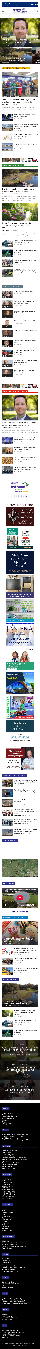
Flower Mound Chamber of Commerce (15, 1134)
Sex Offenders (7, 1198)
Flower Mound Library (9, 1154)
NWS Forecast (7, 1316)
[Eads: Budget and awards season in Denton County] (7, 373)
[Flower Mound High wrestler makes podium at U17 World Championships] (7, 793)
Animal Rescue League (10, 1330)
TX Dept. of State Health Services (14, 1246)
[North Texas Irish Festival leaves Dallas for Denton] (7, 253)
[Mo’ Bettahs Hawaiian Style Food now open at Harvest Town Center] (7, 470)
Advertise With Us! (8, 884)
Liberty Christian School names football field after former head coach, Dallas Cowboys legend (25, 781)
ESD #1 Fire (6, 1188)
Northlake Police (8, 1196)
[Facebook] (13, 496)
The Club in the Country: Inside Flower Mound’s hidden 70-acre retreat (18, 190)
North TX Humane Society (11, 1336)
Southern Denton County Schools (15, 917)
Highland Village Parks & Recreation (14, 1159)
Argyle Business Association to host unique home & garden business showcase (17, 225)
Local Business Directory (10, 1138)
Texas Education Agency (10, 1271)
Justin (4, 1225)
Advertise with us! (20, 912)
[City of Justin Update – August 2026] (7, 324)
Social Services (7, 1166)
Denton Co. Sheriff (8, 1182)
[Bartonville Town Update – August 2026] (7, 333)
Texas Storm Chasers (9, 1318)
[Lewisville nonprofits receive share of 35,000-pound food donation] (7, 243)
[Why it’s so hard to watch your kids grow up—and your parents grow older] (20, 32)
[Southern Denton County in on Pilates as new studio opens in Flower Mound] (7, 440)
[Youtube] (26, 496)
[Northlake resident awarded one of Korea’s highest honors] (7, 117)
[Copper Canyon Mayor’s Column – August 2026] (7, 353)
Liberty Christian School (10, 1266)
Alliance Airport (7, 1287)
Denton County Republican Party (13, 1302)
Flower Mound (7, 1218)
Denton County (7, 1230)
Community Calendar (9, 1151)
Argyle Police (6, 1179)
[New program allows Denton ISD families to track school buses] (7, 971)
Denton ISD (6, 1261)
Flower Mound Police (9, 1191)
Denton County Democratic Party (13, 1298)
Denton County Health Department (14, 1243)
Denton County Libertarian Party (13, 1300)
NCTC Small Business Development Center (17, 1140)
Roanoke (5, 1228)
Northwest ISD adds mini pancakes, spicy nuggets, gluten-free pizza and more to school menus (18, 939)
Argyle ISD (5, 1259)
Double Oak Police (8, 1184)
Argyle (4, 1209)
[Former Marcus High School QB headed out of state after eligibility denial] (7, 832)
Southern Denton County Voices (12, 287)
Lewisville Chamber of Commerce (14, 1136)
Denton (4, 1214)
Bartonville (5, 1211)
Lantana (4, 1221)
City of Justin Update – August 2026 (24, 321)
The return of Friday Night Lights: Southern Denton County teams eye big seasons (25, 811)
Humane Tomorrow (8, 1334)
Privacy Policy (7, 1124)
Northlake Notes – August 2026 (23, 291)
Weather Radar (7, 1319)
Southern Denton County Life (10, 56)
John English (17, 815)
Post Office (6, 1161)
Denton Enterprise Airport (11, 1284)
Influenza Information (9, 1244)
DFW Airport (6, 1285)
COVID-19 (5, 1241)
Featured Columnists (10, 979)
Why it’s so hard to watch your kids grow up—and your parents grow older (19, 424)
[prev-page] (3, 154)
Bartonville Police (8, 1181)
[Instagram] (16, 496)
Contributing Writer (7, 427)
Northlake (5, 1227)
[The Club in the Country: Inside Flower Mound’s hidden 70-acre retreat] (20, 178)
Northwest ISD (7, 1264)
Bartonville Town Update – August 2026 (25, 331)
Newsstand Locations (9, 1117)
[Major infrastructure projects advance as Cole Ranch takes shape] (7, 137)
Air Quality (5, 1314)
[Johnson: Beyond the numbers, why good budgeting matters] (7, 304)
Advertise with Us (8, 1118)
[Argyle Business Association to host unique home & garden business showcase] (20, 212)
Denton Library (7, 1152)
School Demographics (9, 1269)
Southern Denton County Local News (15, 68)
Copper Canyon (7, 1213)
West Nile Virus (7, 1248)
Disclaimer (5, 1122)
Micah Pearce (5, 104)
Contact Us (6, 1120)
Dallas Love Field (8, 1282)
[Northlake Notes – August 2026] (7, 294)
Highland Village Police (10, 1195)
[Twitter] (23, 496)
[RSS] (20, 496)
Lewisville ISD (7, 1262)
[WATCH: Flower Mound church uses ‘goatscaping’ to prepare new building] (7, 273)
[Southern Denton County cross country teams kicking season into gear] (7, 822)
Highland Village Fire (9, 1193)
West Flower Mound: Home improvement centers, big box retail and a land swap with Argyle (26, 126)
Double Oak (6, 1216)
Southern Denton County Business (15, 391)
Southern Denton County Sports (14, 775)
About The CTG (7, 1113)
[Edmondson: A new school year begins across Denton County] (7, 363)
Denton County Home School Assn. (14, 1268)
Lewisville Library (8, 1156)
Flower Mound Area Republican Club (15, 1303)
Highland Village (7, 1220)
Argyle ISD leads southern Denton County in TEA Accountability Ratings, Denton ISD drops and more (25, 950)
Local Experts (6, 37)
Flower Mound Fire (8, 1189)
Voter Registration (8, 1168)
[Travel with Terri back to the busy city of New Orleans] (7, 263)
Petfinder (5, 1337)
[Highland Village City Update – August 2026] (7, 343)
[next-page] (6, 154)
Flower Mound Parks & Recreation (14, 1158)
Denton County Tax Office (11, 1163)
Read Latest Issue (8, 1115)
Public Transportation (9, 1165)
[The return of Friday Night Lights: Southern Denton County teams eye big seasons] (7, 812)
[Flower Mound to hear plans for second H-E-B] (7, 147)
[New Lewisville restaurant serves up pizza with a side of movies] (7, 460)
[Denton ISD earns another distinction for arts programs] (7, 961)
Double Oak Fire (7, 1186)
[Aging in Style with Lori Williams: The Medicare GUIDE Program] (7, 450)
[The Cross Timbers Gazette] (20, 10)
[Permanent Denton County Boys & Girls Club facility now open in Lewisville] (20, 84)
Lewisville (5, 1223)
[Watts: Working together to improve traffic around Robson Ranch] (7, 314)
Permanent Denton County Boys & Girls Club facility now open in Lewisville (18, 101)
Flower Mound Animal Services (13, 1332)
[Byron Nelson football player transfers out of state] (7, 803)
